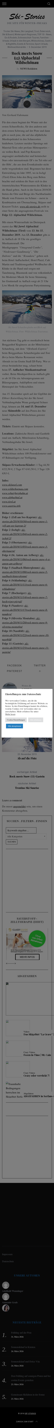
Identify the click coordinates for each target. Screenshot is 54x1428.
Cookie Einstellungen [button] (16, 719)
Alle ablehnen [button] (35, 719)
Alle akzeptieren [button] (14, 726)
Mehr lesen (10, 714)
